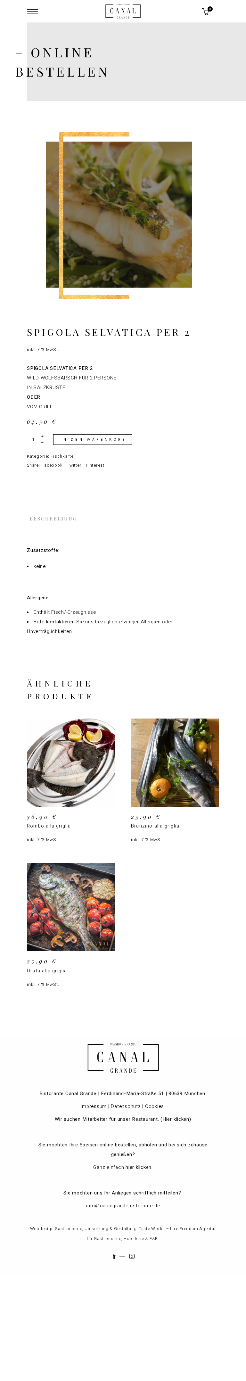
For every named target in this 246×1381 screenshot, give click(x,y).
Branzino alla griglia (155, 825)
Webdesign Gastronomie (56, 1229)
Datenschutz (126, 1106)
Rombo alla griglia (49, 825)
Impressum (93, 1106)
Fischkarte (62, 456)
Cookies (155, 1106)
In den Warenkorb (94, 439)
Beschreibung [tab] (53, 518)
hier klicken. (139, 1167)
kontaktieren (60, 621)
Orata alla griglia (47, 970)
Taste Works (152, 1229)
